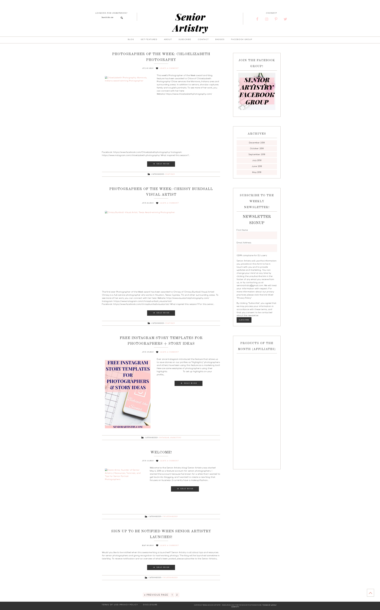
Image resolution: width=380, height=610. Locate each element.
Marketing (175, 437)
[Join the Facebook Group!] (257, 91)
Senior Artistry (190, 23)
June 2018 (257, 166)
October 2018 (257, 149)
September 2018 (256, 154)
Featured (170, 174)
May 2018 (256, 172)
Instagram (164, 437)
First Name (242, 230)
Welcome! (161, 452)
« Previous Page (156, 595)
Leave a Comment (169, 68)
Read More (163, 164)
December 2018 (257, 143)
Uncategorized (170, 516)
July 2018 (256, 160)
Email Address (244, 243)
